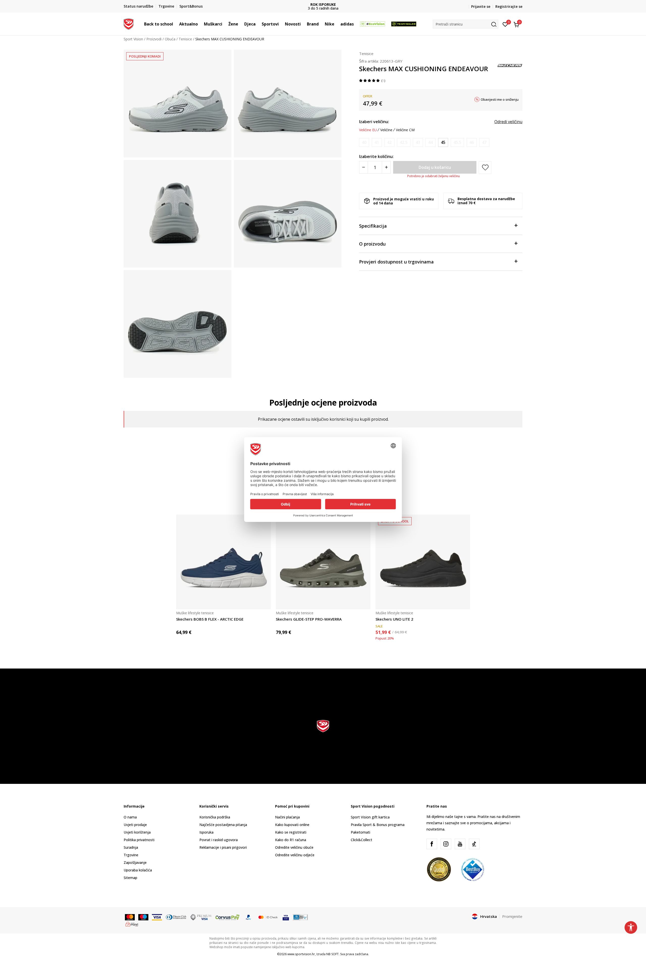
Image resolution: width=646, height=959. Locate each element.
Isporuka (206, 832)
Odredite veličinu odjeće (294, 855)
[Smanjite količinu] (363, 167)
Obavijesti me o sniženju (500, 99)
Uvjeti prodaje (135, 824)
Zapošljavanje (135, 862)
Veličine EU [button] (368, 130)
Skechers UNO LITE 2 (394, 619)
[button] (175, 23)
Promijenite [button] (512, 916)
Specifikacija (373, 226)
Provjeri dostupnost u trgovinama (396, 262)
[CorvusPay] (227, 917)
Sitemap (130, 877)
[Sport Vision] (128, 23)
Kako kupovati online (292, 824)
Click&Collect (361, 839)
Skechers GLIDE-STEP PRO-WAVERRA (309, 619)
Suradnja (131, 847)
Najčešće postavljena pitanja (223, 824)
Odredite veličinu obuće (294, 847)
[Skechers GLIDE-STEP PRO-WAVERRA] (323, 562)
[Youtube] (460, 844)
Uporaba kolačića (138, 870)
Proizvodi (154, 39)
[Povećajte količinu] (386, 167)
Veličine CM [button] (405, 130)
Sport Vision (133, 39)
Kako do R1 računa (290, 839)
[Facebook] (432, 844)
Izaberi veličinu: (374, 121)
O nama (130, 817)
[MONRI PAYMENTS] (132, 923)
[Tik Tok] (474, 844)
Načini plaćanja (287, 817)
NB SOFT (332, 954)
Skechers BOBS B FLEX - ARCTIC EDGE (210, 619)
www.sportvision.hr (301, 954)
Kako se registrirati (290, 832)
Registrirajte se (508, 6)
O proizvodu (372, 244)
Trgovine (131, 855)
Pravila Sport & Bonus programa (378, 824)
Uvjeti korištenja (137, 832)
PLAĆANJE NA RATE (323, 4)
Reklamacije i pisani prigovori (223, 847)
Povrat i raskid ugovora (218, 839)
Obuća (170, 39)
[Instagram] (446, 844)
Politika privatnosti (139, 839)
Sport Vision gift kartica (370, 817)
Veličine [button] (386, 130)
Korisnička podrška (214, 817)
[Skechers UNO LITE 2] (422, 562)
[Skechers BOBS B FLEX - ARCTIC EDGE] (223, 562)
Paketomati (360, 832)
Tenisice (185, 39)
